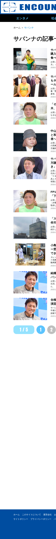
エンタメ (22, 18)
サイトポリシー (20, 519)
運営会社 (47, 515)
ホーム (16, 515)
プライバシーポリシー (40, 519)
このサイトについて (31, 515)
